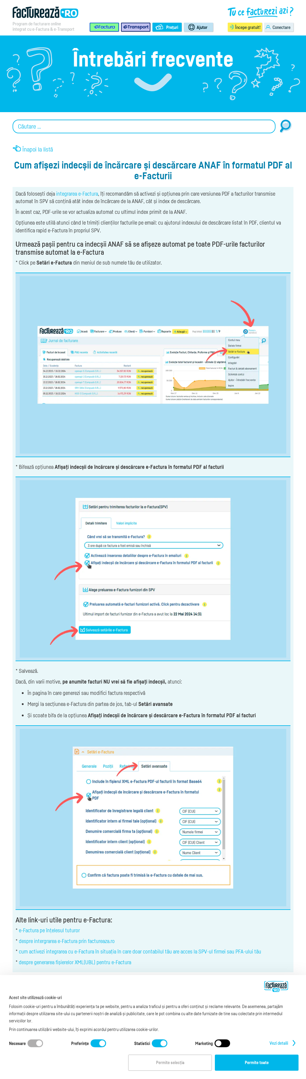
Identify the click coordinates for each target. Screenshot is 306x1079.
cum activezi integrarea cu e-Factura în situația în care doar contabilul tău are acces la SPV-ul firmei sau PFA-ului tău (140, 951)
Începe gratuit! (248, 27)
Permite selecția (170, 1062)
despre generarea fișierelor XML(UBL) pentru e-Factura (75, 962)
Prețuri (172, 27)
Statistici (142, 1043)
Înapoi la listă (37, 149)
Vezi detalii (279, 1043)
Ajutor (202, 27)
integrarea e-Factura (77, 193)
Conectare (281, 27)
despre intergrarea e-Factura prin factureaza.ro (67, 941)
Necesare (17, 1043)
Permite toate (257, 1062)
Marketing (204, 1043)
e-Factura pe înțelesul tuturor (49, 930)
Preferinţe (80, 1043)
